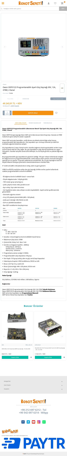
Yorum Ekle (10, 99)
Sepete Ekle (33, 113)
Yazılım (30, 295)
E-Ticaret (28, 454)
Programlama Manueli (30, 293)
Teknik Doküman (49, 289)
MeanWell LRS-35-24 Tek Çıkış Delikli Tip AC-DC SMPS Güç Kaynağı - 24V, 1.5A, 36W (46, 348)
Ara (63, 8)
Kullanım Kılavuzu (49, 291)
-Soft (24, 454)
